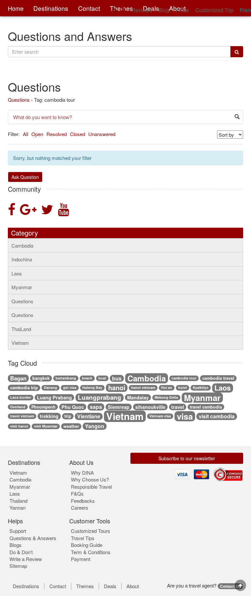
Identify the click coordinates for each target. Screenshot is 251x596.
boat (102, 378)
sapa (96, 407)
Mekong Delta (166, 397)
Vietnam (20, 342)
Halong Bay (92, 387)
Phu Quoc (72, 407)
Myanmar (21, 287)
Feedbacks (83, 500)
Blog (164, 10)
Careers (79, 507)
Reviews (142, 10)
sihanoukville (150, 407)
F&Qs (77, 493)
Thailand (18, 500)
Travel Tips (82, 538)
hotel (182, 387)
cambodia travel (218, 378)
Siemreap (118, 407)
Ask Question (25, 177)
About (132, 586)
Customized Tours (90, 530)
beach (87, 378)
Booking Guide (86, 544)
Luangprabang (99, 398)
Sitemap (18, 565)
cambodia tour (184, 378)
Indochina (21, 259)
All (25, 134)
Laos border (20, 397)
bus (117, 378)
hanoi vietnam (143, 387)
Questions (19, 99)
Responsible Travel (91, 486)
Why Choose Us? (90, 479)
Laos (16, 273)
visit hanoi (19, 426)
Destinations (26, 586)
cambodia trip (24, 388)
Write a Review (25, 558)
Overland (17, 406)
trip (67, 416)
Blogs (15, 544)
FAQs (182, 10)
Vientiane (88, 416)
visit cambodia (217, 416)
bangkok (41, 378)
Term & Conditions (90, 552)
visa (185, 416)
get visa (69, 387)
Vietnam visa (160, 415)
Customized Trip (214, 10)
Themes (85, 586)
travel (177, 407)
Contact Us (230, 586)
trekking (49, 416)
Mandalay (138, 397)
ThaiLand (21, 328)
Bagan (18, 378)
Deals (110, 586)
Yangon (94, 426)
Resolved (56, 134)
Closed (77, 134)
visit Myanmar (46, 426)
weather (71, 426)
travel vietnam (22, 415)
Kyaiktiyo (201, 387)
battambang (66, 378)
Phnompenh (43, 407)
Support (17, 530)
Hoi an (166, 387)
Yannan (17, 507)
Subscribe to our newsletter (187, 458)
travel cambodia (206, 407)
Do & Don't (21, 552)
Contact (57, 586)
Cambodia (22, 245)
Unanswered (101, 134)
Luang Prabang (54, 397)
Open (37, 134)
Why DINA (82, 472)
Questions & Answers (32, 538)
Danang (50, 387)
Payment (80, 558)
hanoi (116, 388)
